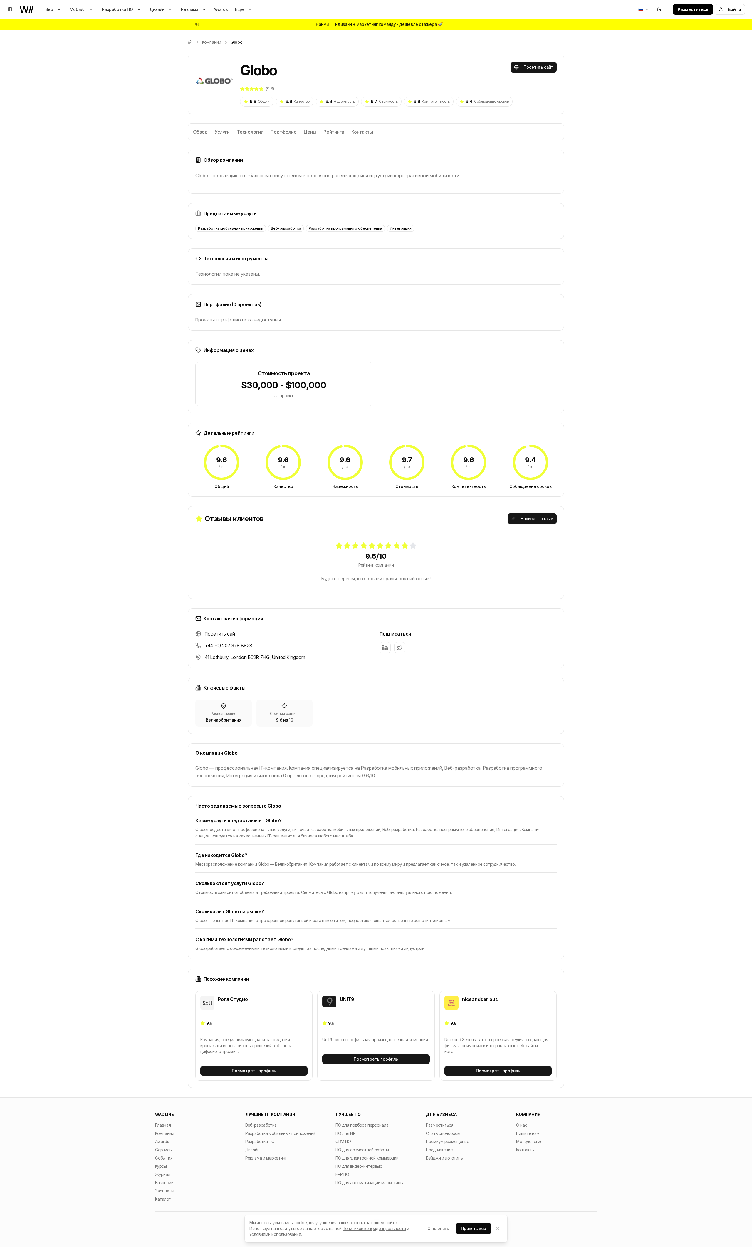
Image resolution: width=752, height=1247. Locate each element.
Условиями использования (275, 1234)
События (164, 1157)
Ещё (239, 9)
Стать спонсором (443, 1133)
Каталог (163, 1199)
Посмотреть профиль (254, 1070)
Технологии (250, 132)
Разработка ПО (117, 9)
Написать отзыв (537, 518)
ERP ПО (342, 1174)
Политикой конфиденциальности (374, 1228)
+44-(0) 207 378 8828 (228, 645)
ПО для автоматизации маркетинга (369, 1182)
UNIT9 (347, 999)
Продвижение (439, 1149)
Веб (49, 9)
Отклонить (438, 1228)
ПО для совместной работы (362, 1149)
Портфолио (284, 132)
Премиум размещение (447, 1141)
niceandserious (480, 999)
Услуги (222, 132)
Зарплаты (164, 1190)
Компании (211, 42)
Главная (163, 1125)
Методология (529, 1141)
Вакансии (164, 1182)
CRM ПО (343, 1141)
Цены (310, 132)
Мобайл (77, 9)
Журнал (162, 1174)
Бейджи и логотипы (445, 1157)
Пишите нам (528, 1133)
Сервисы (163, 1149)
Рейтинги (333, 132)
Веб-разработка (261, 1125)
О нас (521, 1125)
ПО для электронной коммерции (367, 1157)
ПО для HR (345, 1133)
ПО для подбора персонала (362, 1125)
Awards (221, 9)
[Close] (498, 1228)
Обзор (200, 132)
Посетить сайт (538, 67)
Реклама (189, 9)
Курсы (161, 1166)
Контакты (362, 132)
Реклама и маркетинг (266, 1157)
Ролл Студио (233, 999)
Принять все (473, 1228)
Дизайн (157, 9)
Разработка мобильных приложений (280, 1133)
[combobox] (644, 9)
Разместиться (693, 9)
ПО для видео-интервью (358, 1166)
